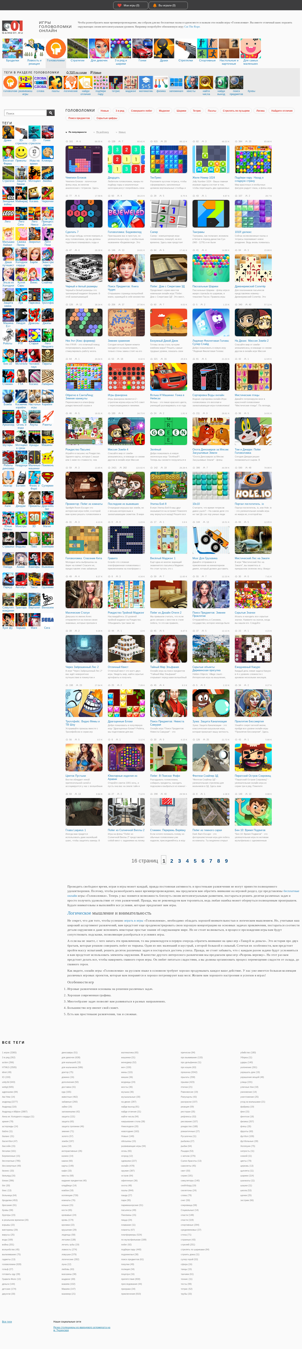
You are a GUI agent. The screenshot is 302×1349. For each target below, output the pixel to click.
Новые (96, 72)
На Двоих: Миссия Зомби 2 (252, 340)
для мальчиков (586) (72, 1067)
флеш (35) (245, 1126)
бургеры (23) (8, 1215)
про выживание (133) (192, 1057)
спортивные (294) (190, 1225)
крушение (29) (69, 1230)
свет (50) (185, 1170)
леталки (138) (69, 1239)
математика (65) (129, 1052)
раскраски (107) (189, 1101)
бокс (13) (7, 1190)
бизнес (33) (8, 1170)
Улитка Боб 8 (158, 503)
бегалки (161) (9, 1151)
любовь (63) (68, 1269)
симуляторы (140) (190, 1180)
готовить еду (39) (11, 1274)
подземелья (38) (129, 1254)
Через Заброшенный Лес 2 (82, 667)
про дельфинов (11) (191, 1062)
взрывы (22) (8, 1225)
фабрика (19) (247, 1106)
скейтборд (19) (188, 1185)
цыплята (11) (247, 1170)
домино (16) (68, 1077)
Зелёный (155, 449)
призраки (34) (128, 1289)
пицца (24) (126, 1220)
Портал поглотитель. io (249, 503)
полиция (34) (128, 1269)
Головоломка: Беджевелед (125, 232)
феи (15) (244, 1111)
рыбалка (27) (187, 1141)
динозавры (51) (70, 1052)
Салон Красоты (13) (191, 1161)
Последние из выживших (123, 503)
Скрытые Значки (245, 612)
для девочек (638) (71, 1057)
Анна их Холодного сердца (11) (18, 1116)
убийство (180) (248, 1052)
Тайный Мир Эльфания (164, 667)
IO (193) (6, 1077)
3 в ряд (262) (8, 1057)
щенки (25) (246, 1195)
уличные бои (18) (249, 1087)
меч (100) (126, 1067)
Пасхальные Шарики (205, 286)
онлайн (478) (128, 1166)
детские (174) (9, 1289)
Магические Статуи (78, 612)
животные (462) (70, 1097)
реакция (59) (187, 1106)
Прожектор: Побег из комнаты (84, 503)
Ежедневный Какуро (247, 667)
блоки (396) (8, 1180)
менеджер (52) (128, 1062)
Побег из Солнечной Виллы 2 (126, 830)
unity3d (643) (8, 1082)
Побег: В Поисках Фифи (165, 775)
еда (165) (66, 1092)
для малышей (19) (71, 1062)
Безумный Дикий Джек (164, 340)
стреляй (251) (188, 1244)
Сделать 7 (72, 232)
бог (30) (6, 1185)
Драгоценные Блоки (120, 721)
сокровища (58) (189, 1205)
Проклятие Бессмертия (249, 721)
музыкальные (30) (130, 1097)
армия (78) (7, 1121)
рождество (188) (189, 1126)
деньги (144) (8, 1284)
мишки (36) (127, 1077)
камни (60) (67, 1161)
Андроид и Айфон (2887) (15, 1111)
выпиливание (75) (11, 1254)
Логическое (79, 913)
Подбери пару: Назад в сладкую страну (249, 179)
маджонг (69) (68, 1279)
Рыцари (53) (187, 1151)
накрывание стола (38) (133, 1121)
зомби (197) (68, 1141)
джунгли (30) (8, 1294)
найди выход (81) (130, 1106)
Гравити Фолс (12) (11, 1279)
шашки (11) (246, 1185)
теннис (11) (186, 1279)
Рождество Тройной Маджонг (126, 612)
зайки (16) (67, 1106)
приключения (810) (131, 1294)
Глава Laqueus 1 (76, 830)
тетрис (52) (186, 1289)
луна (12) (66, 1264)
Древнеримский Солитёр (250, 286)
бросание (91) (9, 1205)
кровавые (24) (69, 1215)
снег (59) (185, 1200)
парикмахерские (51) (132, 1205)
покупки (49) (127, 1264)
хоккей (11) (246, 1156)
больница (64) (9, 1195)
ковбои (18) (68, 1190)
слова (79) (186, 1195)
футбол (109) (247, 1136)
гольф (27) (7, 1269)
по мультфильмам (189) (133, 1239)
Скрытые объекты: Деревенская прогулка (206, 668)
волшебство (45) (11, 1249)
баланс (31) (8, 1136)
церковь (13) (247, 1166)
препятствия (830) (130, 1279)
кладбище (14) (69, 1185)
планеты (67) (128, 1230)
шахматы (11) (247, 1180)
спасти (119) (187, 1220)
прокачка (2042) (189, 1072)
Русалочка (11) (188, 1136)
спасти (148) (187, 1215)
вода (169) (7, 1239)
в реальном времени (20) (15, 1220)
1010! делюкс (243, 232)
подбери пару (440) (131, 1249)
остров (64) (127, 1175)
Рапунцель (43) (189, 1097)
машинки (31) (128, 1057)
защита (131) (68, 1116)
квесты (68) (68, 1175)
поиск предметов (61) (132, 1259)
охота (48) (126, 1185)
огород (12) (127, 1156)
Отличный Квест (118, 667)
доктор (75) (67, 1072)
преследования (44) (131, 1284)
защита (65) (68, 1121)
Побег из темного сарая (207, 830)
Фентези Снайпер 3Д (205, 775)
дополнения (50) (70, 1082)
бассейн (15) (8, 1146)
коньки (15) (67, 1205)
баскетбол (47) (9, 1141)
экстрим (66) (247, 1200)
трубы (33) (186, 1294)
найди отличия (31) (131, 1111)
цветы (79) (245, 1161)
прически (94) (188, 1052)
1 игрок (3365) (9, 1052)
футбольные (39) (249, 1141)
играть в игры (133, 920)
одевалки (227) (129, 1161)
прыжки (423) (188, 1082)
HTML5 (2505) (9, 1067)
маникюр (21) (69, 1294)
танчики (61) (187, 1274)
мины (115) (127, 1072)
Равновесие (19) (189, 1092)
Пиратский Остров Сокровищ (253, 775)
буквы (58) (7, 1210)
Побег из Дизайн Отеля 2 (165, 612)
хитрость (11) (247, 1151)
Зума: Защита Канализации (209, 721)
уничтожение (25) (249, 1097)
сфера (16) (186, 1264)
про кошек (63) (188, 1067)
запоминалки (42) (71, 1111)
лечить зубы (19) (70, 1244)
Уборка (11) (246, 1057)
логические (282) (70, 1259)
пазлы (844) (127, 1190)
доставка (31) (69, 1087)
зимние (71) (68, 1131)
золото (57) (67, 1136)
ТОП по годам (78, 72)
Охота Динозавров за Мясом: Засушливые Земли (210, 451)
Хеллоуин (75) (247, 1146)
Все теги (7, 1321)
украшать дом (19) (250, 1072)
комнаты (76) (68, 1200)
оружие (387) (128, 1170)
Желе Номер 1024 (203, 177)
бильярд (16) (8, 1175)
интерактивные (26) (72, 1151)
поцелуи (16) (128, 1274)
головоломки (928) (11, 1264)
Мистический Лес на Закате (252, 558)
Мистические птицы (247, 395)
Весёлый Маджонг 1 (162, 558)
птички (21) (186, 1087)
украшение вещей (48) (252, 1077)
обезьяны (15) (128, 1141)
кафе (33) (67, 1170)
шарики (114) (247, 1175)
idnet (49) (7, 1072)
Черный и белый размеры (81, 286)
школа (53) (246, 1190)
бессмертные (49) (11, 1166)
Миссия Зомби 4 (118, 449)
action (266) (8, 1062)
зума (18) (66, 1146)
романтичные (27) (190, 1131)
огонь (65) (126, 1151)
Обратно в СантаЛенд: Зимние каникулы (80, 397)
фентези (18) (247, 1116)
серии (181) (187, 1175)
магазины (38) (69, 1274)
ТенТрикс (155, 177)
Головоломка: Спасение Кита (84, 558)
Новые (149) (127, 1136)
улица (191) (246, 1082)
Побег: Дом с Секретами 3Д (167, 286)
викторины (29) (10, 1230)
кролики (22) (68, 1225)
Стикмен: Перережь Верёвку (168, 830)
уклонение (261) (248, 1067)
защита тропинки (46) (73, 1126)
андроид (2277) (10, 1101)
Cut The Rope (192, 26)
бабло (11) (7, 1131)
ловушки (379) (69, 1254)
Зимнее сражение (119, 340)
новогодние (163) (130, 1131)
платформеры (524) (131, 1234)
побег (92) (126, 1244)
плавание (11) (128, 1225)
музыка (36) (127, 1092)
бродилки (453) (10, 1200)
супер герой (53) (189, 1259)
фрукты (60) (246, 1131)
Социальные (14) (190, 1210)
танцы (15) (186, 1269)
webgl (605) (8, 1087)
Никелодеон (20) (129, 1126)
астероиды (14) (10, 1126)
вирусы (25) (8, 1234)
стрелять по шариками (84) (195, 1249)
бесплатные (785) (11, 1161)
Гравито (113, 558)
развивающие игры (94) (133, 1146)
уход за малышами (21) (252, 1101)
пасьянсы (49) (128, 1210)
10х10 (196, 503)
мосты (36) (127, 1087)
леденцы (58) (68, 1234)
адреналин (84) (10, 1092)
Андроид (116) (9, 1106)
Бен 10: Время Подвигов (250, 830)
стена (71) (186, 1234)
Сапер (154, 232)
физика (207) (247, 1121)
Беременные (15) (11, 1156)
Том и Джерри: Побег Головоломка (248, 451)
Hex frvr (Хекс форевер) (80, 340)
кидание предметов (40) (74, 1180)
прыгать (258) (188, 1077)
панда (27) (126, 1195)
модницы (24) (128, 1082)
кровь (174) (68, 1220)
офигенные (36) (129, 1180)
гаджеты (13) (8, 1259)
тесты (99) (186, 1284)
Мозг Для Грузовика (204, 558)
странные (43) (188, 1239)
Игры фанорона (117, 395)
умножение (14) (248, 1092)
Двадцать (114, 177)
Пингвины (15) (128, 1215)
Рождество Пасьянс (78, 449)
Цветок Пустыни (76, 775)
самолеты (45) (188, 1166)
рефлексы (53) (188, 1116)
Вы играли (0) (167, 5)
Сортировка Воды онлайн (208, 395)
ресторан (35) (188, 1111)
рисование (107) (189, 1121)
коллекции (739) (70, 1195)
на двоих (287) (128, 1101)
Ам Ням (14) (8, 1097)
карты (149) (68, 1166)
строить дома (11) (190, 1254)
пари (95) (126, 1200)
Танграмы (198, 232)
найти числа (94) (130, 1116)
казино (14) (67, 1156)
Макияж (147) (69, 1289)
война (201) (8, 1244)
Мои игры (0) (131, 5)
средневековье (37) (191, 1230)
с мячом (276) (188, 1156)
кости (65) (67, 1210)
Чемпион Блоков (76, 177)
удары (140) (246, 1062)
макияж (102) (68, 1284)
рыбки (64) (186, 1146)
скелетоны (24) (189, 1190)
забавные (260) (70, 1101)
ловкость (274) (69, 1249)
